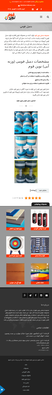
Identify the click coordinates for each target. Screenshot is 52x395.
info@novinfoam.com (27, 5)
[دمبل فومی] (26, 122)
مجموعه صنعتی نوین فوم (42, 35)
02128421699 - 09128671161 (23, 2)
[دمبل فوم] (26, 171)
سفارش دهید (43, 190)
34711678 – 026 (43, 345)
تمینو (9, 360)
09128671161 (43, 350)
